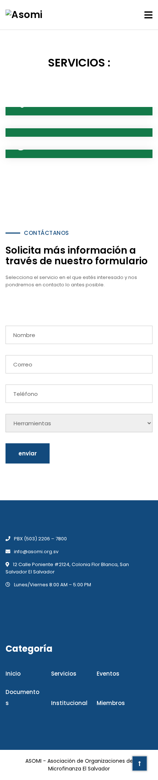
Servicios (63, 673)
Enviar (27, 453)
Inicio (13, 673)
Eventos (108, 673)
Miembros (111, 703)
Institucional (69, 703)
